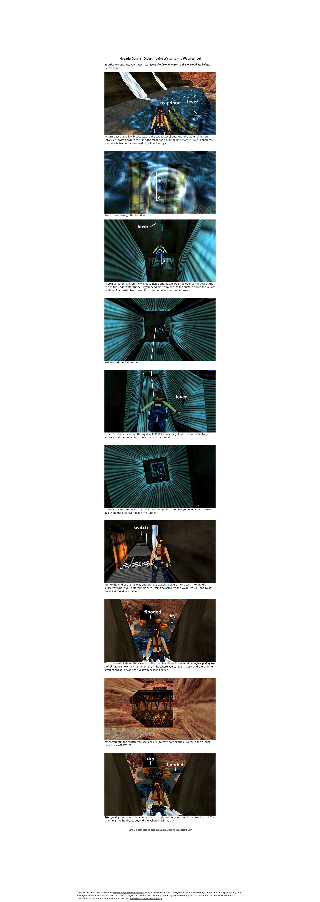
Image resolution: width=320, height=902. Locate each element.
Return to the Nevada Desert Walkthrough (165, 829)
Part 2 (131, 829)
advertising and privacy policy (146, 898)
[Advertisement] (160, 26)
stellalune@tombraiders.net (128, 892)
